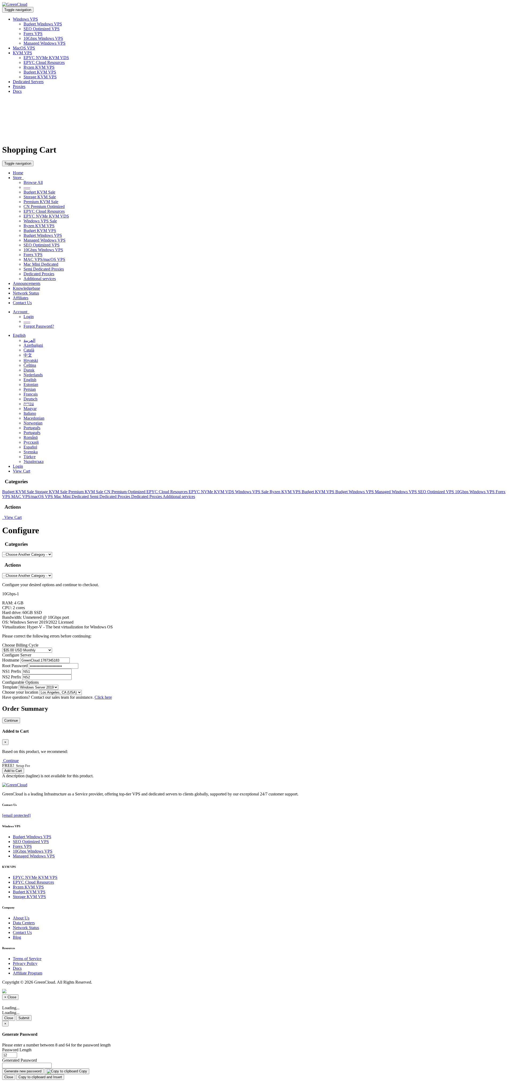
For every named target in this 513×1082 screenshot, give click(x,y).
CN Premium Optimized (44, 206)
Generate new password (22, 1071)
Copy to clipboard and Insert (40, 1077)
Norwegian (33, 423)
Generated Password (19, 1060)
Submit (23, 1018)
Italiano (30, 413)
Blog (17, 937)
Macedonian (34, 418)
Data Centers (24, 923)
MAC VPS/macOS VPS (44, 259)
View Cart (21, 471)
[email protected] (16, 815)
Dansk (29, 370)
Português (32, 428)
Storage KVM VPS (40, 77)
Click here (103, 697)
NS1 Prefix (11, 671)
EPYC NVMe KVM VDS (46, 57)
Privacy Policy (25, 963)
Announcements (26, 283)
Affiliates (20, 298)
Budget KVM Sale (39, 192)
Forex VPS (33, 33)
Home (18, 173)
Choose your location (20, 692)
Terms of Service (27, 958)
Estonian (31, 384)
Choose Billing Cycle (20, 645)
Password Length (17, 1050)
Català (29, 350)
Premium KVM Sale (41, 201)
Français (31, 394)
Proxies (19, 86)
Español (30, 447)
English (19, 335)
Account (21, 312)
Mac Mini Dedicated (41, 264)
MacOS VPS (24, 48)
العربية (29, 340)
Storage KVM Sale (40, 197)
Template (10, 687)
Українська (34, 461)
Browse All (33, 182)
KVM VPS (22, 53)
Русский (31, 442)
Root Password (15, 665)
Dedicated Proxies (39, 274)
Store (18, 177)
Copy (82, 1071)
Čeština (30, 365)
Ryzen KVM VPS (39, 67)
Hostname (10, 660)
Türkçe (30, 456)
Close (8, 1018)
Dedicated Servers (28, 81)
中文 (28, 355)
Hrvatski (31, 360)
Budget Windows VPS (43, 24)
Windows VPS (25, 19)
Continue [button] (11, 760)
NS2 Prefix (11, 677)
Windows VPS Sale (40, 221)
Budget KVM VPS (40, 72)
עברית (29, 403)
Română (31, 437)
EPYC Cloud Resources (44, 62)
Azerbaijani (33, 345)
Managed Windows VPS (44, 43)
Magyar (30, 408)
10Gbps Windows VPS (43, 38)
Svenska (31, 452)
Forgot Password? (39, 326)
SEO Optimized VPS (42, 28)
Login (29, 316)
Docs (17, 91)
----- (27, 187)
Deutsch (30, 399)
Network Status (26, 293)
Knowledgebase (26, 288)
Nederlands (33, 375)
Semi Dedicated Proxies (44, 269)
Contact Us (22, 302)
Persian (30, 389)
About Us (21, 918)
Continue (11, 720)
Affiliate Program (27, 973)
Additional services (40, 278)
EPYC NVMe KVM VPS (35, 877)
